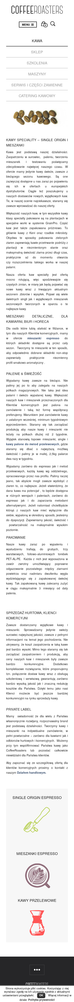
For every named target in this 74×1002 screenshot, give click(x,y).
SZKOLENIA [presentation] (37, 62)
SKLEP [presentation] (37, 51)
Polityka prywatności (41, 1000)
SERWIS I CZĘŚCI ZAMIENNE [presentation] (37, 84)
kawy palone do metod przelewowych (32, 444)
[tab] (37, 40)
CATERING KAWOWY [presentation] (37, 95)
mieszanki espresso (43, 338)
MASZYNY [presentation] (37, 73)
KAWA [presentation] (37, 40)
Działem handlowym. (31, 772)
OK (41, 995)
